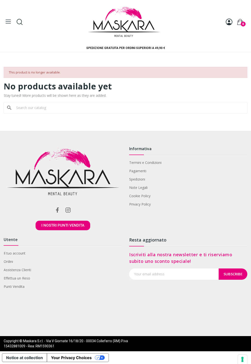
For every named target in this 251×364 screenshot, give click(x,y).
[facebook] (57, 210)
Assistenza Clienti (17, 269)
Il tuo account (14, 253)
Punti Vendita (14, 286)
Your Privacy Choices (71, 357)
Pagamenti (137, 171)
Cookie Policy (140, 196)
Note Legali (138, 187)
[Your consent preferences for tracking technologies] (242, 359)
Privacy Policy (140, 204)
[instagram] (68, 210)
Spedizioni (137, 179)
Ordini (8, 261)
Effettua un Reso (17, 278)
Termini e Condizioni (145, 162)
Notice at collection (24, 357)
